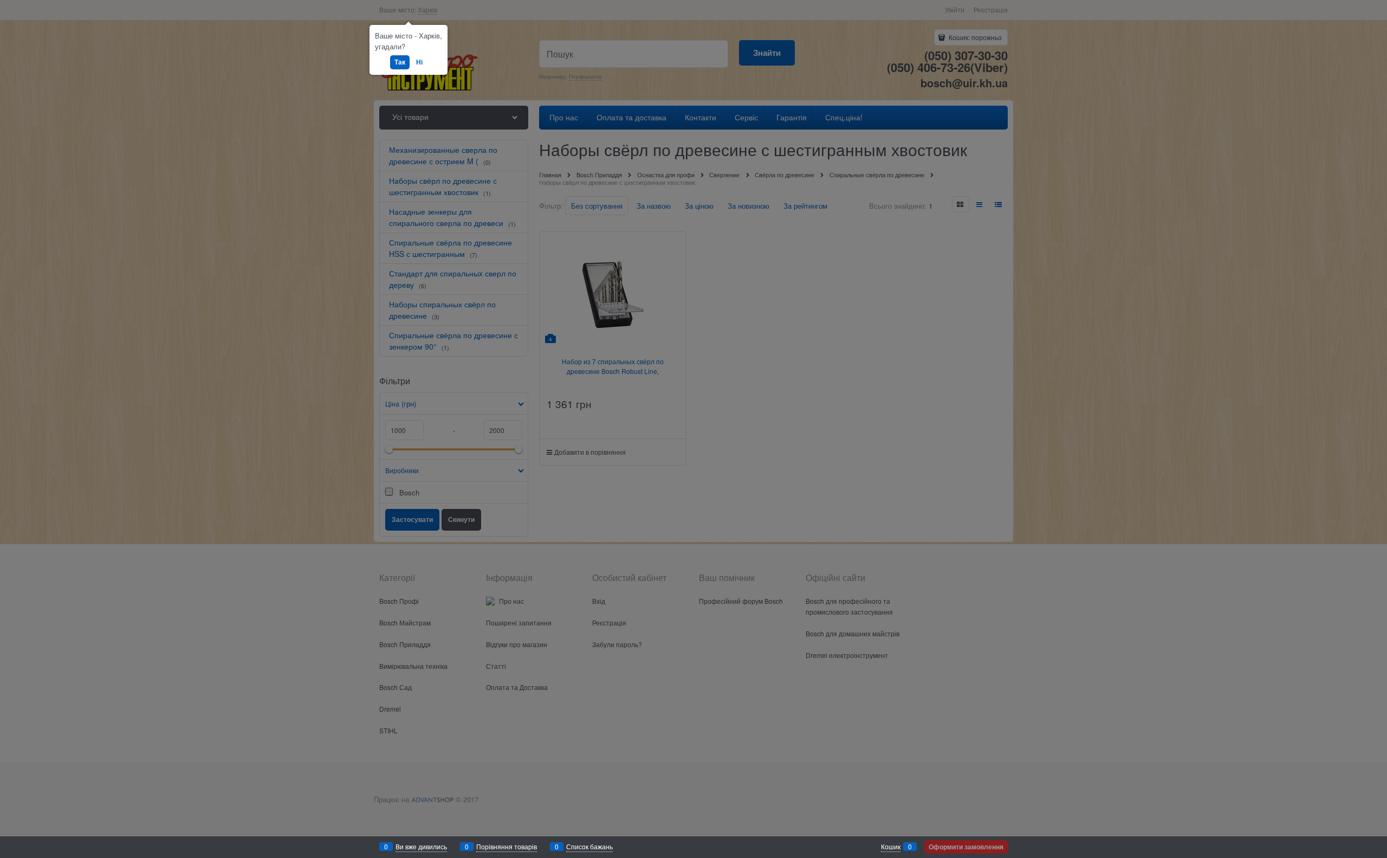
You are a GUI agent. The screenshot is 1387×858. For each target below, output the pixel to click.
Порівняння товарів (506, 846)
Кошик (890, 846)
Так (399, 62)
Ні (419, 62)
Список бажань (589, 846)
